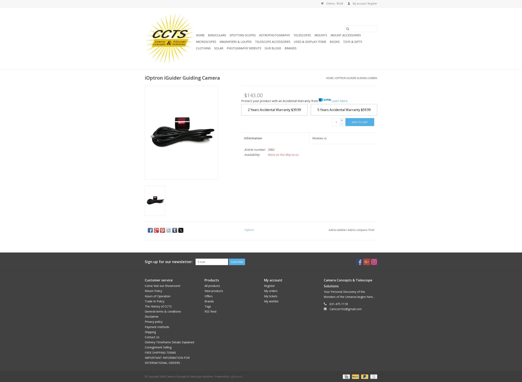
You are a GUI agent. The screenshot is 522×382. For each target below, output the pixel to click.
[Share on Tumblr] (174, 230)
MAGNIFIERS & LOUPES (236, 42)
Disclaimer (152, 316)
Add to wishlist (337, 230)
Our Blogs (273, 48)
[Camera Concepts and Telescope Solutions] (170, 39)
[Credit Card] (345, 376)
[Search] (348, 29)
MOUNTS (320, 35)
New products (214, 291)
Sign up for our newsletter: (168, 262)
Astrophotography (274, 35)
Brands (290, 48)
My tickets (271, 296)
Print (371, 230)
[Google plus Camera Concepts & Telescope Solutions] (366, 262)
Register (269, 286)
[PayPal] (355, 376)
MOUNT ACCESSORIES (346, 35)
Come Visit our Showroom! (162, 286)
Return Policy (153, 291)
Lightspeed (235, 376)
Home (200, 35)
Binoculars (217, 35)
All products (212, 286)
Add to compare (357, 230)
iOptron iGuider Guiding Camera (356, 78)
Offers (209, 296)
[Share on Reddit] (168, 230)
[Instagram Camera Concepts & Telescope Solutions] (374, 262)
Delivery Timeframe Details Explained (169, 342)
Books (335, 42)
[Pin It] (162, 230)
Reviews (319, 138)
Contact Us (152, 337)
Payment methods (157, 327)
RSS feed (210, 311)
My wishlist (271, 301)
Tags (208, 306)
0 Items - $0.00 (335, 3)
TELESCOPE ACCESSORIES (272, 42)
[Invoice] (373, 376)
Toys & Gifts (352, 42)
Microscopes (206, 42)
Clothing (203, 48)
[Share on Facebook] (150, 230)
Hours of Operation (157, 296)
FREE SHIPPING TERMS (160, 353)
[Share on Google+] (156, 230)
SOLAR (218, 48)
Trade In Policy (154, 301)
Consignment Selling (158, 347)
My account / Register (364, 3)
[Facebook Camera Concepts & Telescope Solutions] (359, 262)
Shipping (150, 332)
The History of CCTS (158, 306)
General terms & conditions (163, 311)
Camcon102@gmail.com (346, 309)
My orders (271, 291)
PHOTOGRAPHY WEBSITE (244, 48)
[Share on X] (180, 230)
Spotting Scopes (243, 35)
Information (253, 138)
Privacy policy (154, 322)
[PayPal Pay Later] (364, 376)
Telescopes (302, 35)
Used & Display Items (310, 42)
